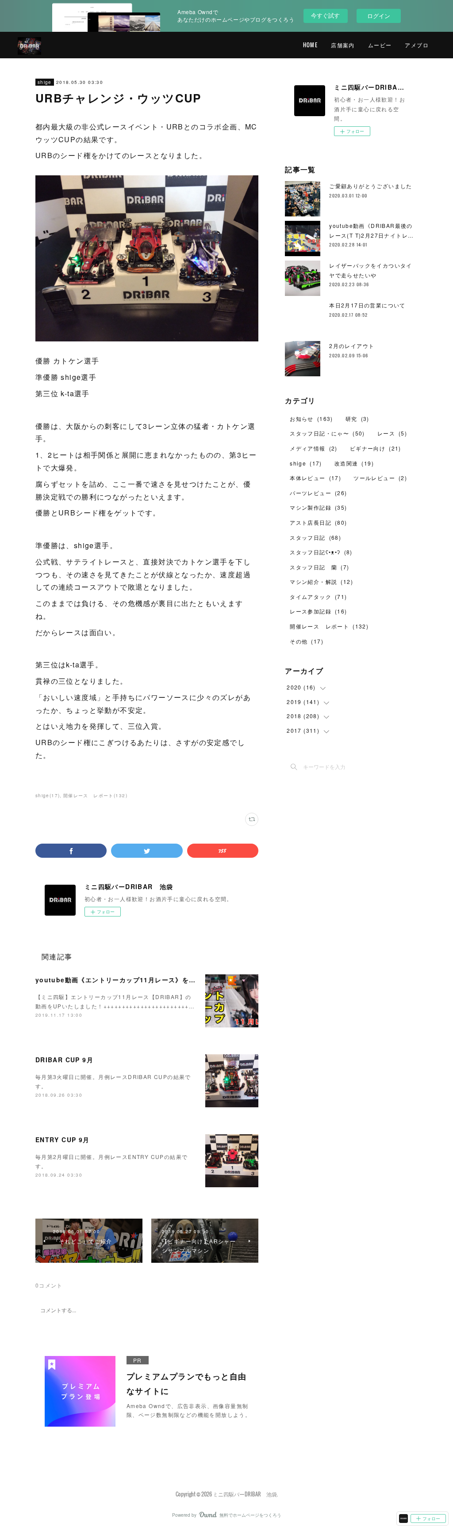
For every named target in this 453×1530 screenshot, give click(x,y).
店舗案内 (343, 45)
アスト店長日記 (318, 522)
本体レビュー (315, 477)
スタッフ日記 (315, 537)
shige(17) (47, 795)
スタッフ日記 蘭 (319, 567)
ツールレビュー (380, 477)
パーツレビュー (318, 492)
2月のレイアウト (351, 345)
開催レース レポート (329, 626)
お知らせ (311, 418)
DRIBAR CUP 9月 (64, 1059)
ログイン (378, 15)
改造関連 (354, 463)
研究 (357, 418)
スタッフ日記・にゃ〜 (327, 433)
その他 (306, 641)
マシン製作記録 (318, 507)
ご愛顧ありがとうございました (370, 185)
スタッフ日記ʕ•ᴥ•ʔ (321, 552)
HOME (310, 45)
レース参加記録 (318, 611)
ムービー (380, 45)
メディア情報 (314, 448)
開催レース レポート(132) (95, 795)
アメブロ (417, 45)
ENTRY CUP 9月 (62, 1139)
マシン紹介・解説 (321, 581)
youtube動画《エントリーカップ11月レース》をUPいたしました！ (140, 979)
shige (45, 82)
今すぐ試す (325, 15)
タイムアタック (318, 596)
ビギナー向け (375, 448)
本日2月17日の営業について (367, 305)
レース (392, 433)
